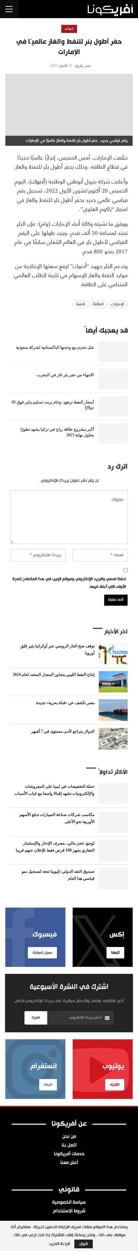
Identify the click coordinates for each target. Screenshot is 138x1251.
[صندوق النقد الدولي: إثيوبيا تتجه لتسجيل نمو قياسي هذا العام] (113, 879)
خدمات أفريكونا (69, 1154)
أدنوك (38, 180)
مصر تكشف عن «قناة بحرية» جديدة (65, 702)
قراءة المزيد (59, 1244)
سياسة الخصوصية (69, 1203)
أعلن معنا (69, 1163)
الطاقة (69, 29)
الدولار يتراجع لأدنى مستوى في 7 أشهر (62, 731)
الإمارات (117, 304)
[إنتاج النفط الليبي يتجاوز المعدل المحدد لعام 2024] (113, 682)
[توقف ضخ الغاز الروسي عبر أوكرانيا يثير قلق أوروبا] (113, 653)
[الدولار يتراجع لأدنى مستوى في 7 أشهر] (113, 738)
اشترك (35, 1018)
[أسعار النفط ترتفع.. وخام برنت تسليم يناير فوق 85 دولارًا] (113, 406)
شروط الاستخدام (69, 1211)
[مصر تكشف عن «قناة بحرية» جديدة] (113, 710)
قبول (83, 1244)
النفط (80, 304)
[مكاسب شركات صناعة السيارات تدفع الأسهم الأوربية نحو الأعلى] (113, 822)
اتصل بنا (69, 1145)
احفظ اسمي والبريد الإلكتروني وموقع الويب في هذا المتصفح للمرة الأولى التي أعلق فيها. (69, 583)
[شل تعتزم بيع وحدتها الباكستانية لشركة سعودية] (113, 351)
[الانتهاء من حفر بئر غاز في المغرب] (113, 379)
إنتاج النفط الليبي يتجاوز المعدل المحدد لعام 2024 (53, 674)
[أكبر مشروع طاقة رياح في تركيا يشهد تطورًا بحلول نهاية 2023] (113, 433)
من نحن (69, 1137)
